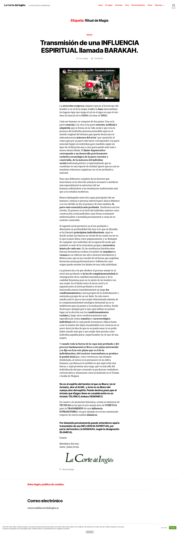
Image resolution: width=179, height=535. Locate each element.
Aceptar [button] (172, 527)
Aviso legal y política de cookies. (45, 484)
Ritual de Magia (68, 469)
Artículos (119, 5)
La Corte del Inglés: (15, 5)
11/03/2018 (98, 58)
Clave (150, 5)
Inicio (101, 5)
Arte (127, 5)
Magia (89, 35)
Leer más (164, 527)
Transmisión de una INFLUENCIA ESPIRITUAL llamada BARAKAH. (89, 46)
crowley (85, 58)
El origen (108, 5)
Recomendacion (138, 5)
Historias (158, 5)
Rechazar (90, 532)
